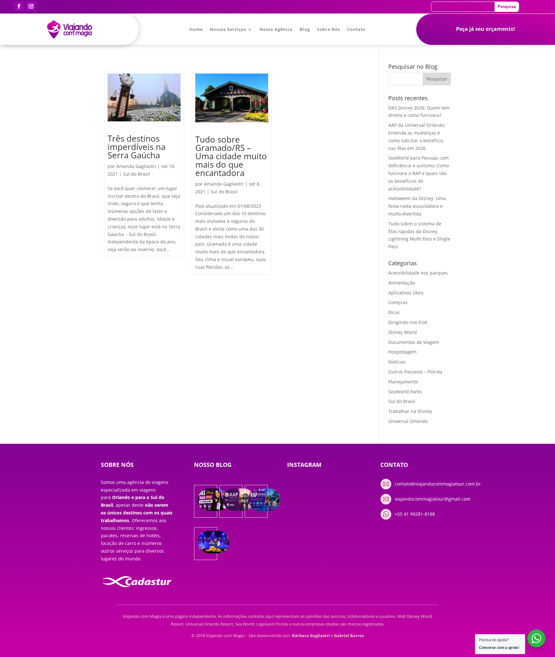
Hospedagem (402, 352)
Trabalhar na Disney (410, 411)
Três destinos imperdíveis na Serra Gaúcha (136, 147)
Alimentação (401, 283)
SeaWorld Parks (405, 392)
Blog (305, 29)
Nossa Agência (276, 29)
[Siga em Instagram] (31, 6)
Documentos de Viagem (413, 342)
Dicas (394, 312)
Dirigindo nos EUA (407, 322)
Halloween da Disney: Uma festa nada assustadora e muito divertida (417, 206)
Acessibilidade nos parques (418, 273)
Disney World (402, 332)
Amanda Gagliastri (136, 166)
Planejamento (403, 382)
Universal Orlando (407, 421)
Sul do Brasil (136, 174)
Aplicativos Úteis (406, 293)
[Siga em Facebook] (18, 6)
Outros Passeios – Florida (415, 372)
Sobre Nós (328, 29)
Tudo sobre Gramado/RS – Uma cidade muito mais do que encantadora (231, 156)
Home (196, 29)
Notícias (397, 362)
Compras (398, 302)
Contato (356, 29)
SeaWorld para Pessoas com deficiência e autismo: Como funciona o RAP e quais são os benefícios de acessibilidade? (418, 173)
